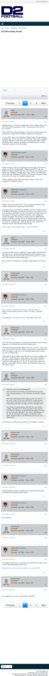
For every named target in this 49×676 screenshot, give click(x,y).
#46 (45, 122)
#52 (45, 339)
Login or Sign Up (41, 1)
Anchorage (15, 273)
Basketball (14, 28)
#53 (45, 385)
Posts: (28, 115)
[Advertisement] (24, 58)
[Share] (45, 116)
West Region (22, 28)
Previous (10, 103)
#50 (45, 284)
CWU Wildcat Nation (19, 153)
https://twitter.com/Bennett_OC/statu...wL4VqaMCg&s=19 (21, 310)
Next (43, 103)
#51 (45, 306)
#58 (45, 538)
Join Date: (14, 115)
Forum (7, 28)
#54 (45, 444)
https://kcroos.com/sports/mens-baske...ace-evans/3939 (21, 568)
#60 (45, 590)
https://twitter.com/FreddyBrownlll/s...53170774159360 (20, 227)
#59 (45, 559)
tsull (12, 110)
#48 (45, 201)
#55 (45, 465)
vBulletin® (37, 672)
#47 (45, 164)
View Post (29, 389)
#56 (45, 487)
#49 (45, 249)
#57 (45, 514)
